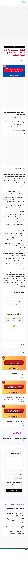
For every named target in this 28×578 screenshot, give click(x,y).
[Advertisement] (14, 22)
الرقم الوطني (12, 295)
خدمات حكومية (10, 301)
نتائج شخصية (7, 304)
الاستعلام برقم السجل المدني (18, 292)
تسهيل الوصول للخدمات (19, 301)
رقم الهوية (22, 304)
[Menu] (3, 2)
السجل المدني (21, 298)
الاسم (20, 470)
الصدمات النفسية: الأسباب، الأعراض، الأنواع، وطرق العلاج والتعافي (14, 514)
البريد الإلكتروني (18, 474)
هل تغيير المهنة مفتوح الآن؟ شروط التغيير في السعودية (14, 422)
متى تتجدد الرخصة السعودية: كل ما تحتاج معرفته (15, 374)
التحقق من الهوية (21, 295)
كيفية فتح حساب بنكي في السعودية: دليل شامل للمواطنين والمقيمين (14, 532)
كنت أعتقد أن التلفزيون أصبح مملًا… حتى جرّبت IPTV (15, 509)
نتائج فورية (22, 307)
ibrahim (22, 344)
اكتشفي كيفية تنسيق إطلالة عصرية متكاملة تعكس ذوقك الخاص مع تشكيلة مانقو (15, 520)
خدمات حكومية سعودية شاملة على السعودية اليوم (14, 47)
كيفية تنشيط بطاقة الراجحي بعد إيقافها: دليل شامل (14, 527)
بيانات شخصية (7, 298)
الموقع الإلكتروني (18, 478)
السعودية (14, 298)
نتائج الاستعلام (15, 304)
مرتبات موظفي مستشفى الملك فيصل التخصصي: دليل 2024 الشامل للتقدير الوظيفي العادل (14, 398)
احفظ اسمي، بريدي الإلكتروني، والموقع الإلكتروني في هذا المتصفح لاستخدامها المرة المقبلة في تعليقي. (14, 485)
